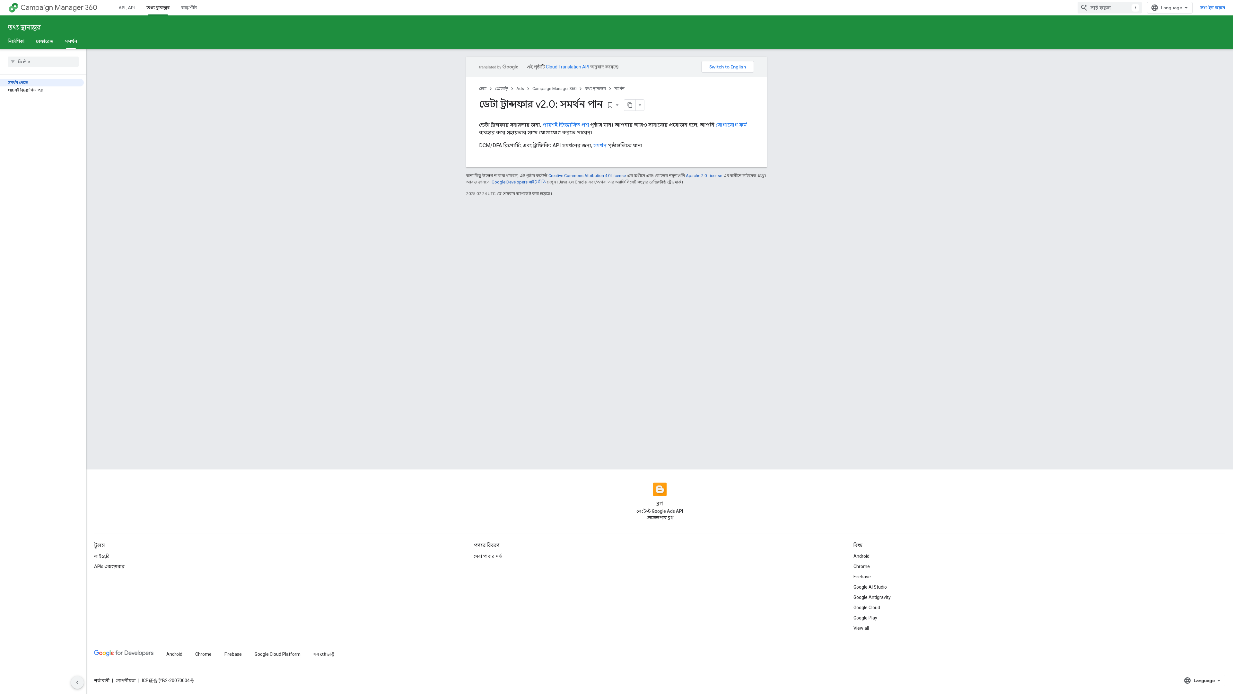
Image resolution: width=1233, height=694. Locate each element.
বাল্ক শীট (189, 8)
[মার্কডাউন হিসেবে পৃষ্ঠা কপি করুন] (630, 105)
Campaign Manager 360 (59, 7)
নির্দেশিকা (16, 41)
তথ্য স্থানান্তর (158, 8)
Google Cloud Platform (278, 654)
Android (861, 556)
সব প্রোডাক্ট (323, 654)
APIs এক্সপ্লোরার (109, 566)
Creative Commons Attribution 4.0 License (587, 175)
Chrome (861, 566)
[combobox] (1110, 7)
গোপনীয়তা (126, 680)
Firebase (862, 576)
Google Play (865, 617)
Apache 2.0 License (704, 175)
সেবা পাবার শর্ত (488, 556)
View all (861, 628)
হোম (482, 88)
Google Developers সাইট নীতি (519, 182)
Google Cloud (866, 607)
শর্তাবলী (101, 680)
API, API (126, 8)
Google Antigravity (872, 597)
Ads (520, 88)
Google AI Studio (870, 587)
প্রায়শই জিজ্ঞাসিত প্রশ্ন (565, 125)
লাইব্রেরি (102, 556)
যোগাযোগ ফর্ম (731, 125)
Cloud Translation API (567, 66)
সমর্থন (71, 41)
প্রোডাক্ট (501, 88)
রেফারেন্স (44, 41)
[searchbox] (43, 62)
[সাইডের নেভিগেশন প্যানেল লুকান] (77, 682)
